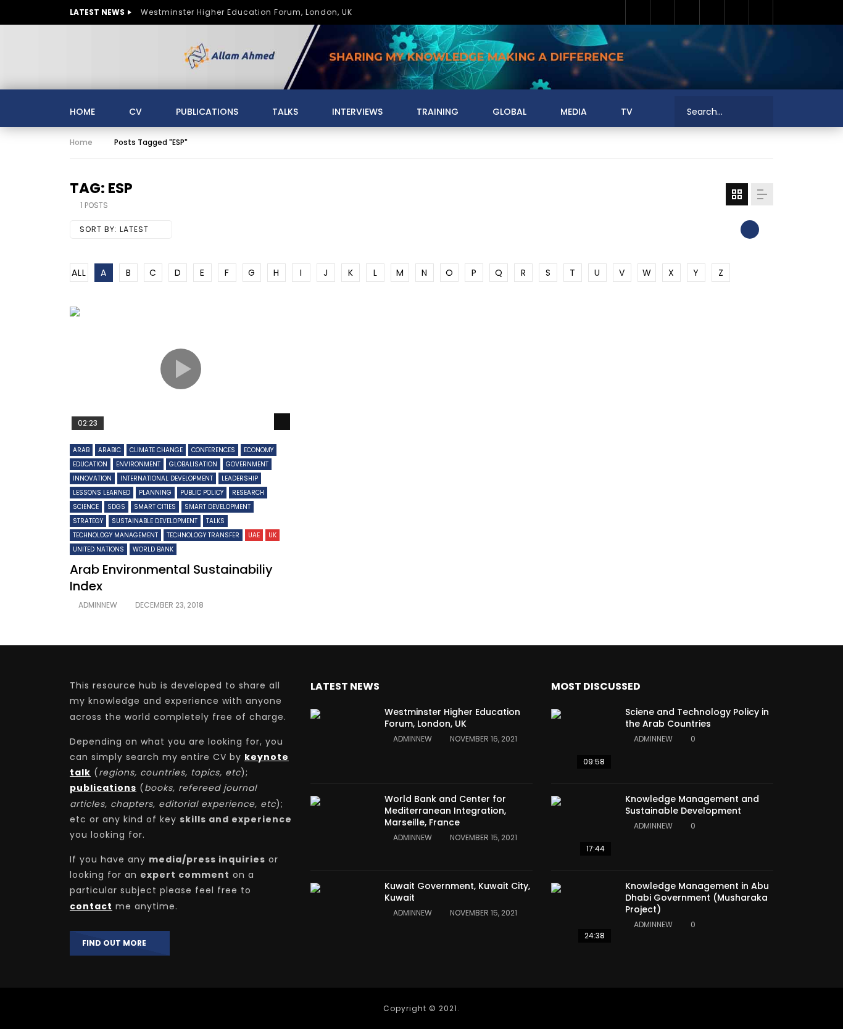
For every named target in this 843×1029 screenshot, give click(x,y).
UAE (254, 535)
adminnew (97, 605)
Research (248, 492)
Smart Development (218, 506)
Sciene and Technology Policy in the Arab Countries (697, 718)
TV (627, 111)
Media (573, 111)
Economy (258, 450)
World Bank (153, 549)
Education (90, 464)
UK (272, 535)
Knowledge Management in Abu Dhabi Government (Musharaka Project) (697, 897)
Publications (207, 111)
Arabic (109, 450)
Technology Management (115, 535)
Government (247, 464)
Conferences (213, 450)
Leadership (240, 478)
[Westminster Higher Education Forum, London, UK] (341, 740)
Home (82, 111)
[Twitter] (662, 12)
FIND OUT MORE (117, 943)
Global (509, 111)
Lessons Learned (101, 492)
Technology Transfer (203, 535)
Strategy (88, 521)
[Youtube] (711, 12)
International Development (166, 478)
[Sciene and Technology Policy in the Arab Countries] (582, 740)
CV (135, 111)
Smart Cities (155, 506)
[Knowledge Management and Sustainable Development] (582, 827)
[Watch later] (736, 12)
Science (86, 506)
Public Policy (201, 492)
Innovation (92, 478)
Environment (138, 464)
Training (438, 111)
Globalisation (193, 464)
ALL (79, 273)
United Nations (98, 549)
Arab (81, 450)
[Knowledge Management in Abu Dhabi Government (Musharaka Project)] (582, 913)
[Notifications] (761, 12)
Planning (155, 492)
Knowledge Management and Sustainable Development (692, 805)
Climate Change (156, 450)
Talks (285, 111)
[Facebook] (637, 12)
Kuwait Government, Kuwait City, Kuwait (457, 892)
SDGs (116, 506)
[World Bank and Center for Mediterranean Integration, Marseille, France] (341, 827)
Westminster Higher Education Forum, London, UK (246, 12)
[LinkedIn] (687, 12)
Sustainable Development (154, 521)
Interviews (357, 111)
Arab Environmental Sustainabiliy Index (171, 578)
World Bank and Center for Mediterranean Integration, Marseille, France (445, 811)
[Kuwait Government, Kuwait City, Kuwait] (341, 913)
